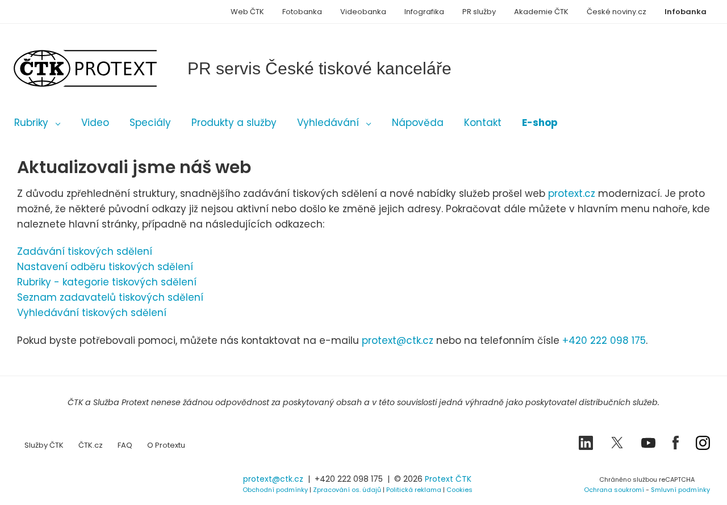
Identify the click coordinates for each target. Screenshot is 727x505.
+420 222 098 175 (604, 340)
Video (95, 122)
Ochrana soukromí (614, 489)
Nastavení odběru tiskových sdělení (105, 266)
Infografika (424, 11)
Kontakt (483, 122)
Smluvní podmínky (680, 489)
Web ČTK (247, 11)
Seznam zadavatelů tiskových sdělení (110, 297)
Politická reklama (413, 489)
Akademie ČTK (541, 11)
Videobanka (363, 11)
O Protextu (166, 445)
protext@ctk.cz (397, 340)
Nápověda (418, 122)
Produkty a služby (234, 122)
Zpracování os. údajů (347, 489)
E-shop (540, 122)
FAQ (125, 445)
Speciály (150, 122)
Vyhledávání (328, 122)
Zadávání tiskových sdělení (84, 251)
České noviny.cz (616, 11)
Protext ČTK (448, 479)
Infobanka (686, 11)
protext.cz (571, 193)
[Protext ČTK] (74, 482)
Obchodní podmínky (275, 489)
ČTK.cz (90, 445)
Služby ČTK (44, 445)
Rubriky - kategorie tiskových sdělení (107, 282)
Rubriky (31, 122)
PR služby (479, 11)
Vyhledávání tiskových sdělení (91, 312)
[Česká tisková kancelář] (102, 68)
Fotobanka (302, 11)
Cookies (459, 489)
